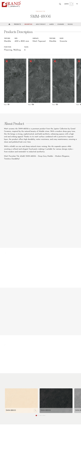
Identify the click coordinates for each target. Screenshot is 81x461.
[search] (60, 4)
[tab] (37, 415)
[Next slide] (76, 283)
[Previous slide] (70, 283)
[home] (9, 24)
